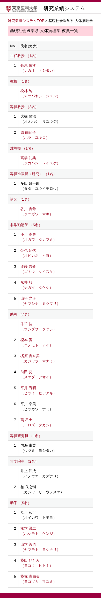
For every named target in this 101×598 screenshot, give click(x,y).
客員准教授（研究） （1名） (33, 174)
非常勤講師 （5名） (26, 225)
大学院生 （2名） (24, 461)
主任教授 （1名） (24, 56)
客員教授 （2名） (24, 107)
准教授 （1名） (22, 148)
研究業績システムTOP (26, 21)
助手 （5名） (20, 503)
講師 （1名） (20, 199)
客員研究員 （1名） (26, 436)
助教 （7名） (20, 314)
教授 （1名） (20, 81)
